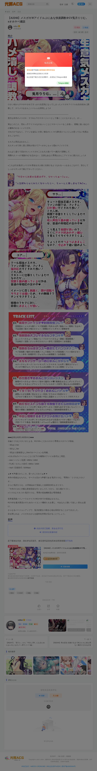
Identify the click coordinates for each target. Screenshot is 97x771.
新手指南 (35, 70)
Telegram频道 (63, 83)
